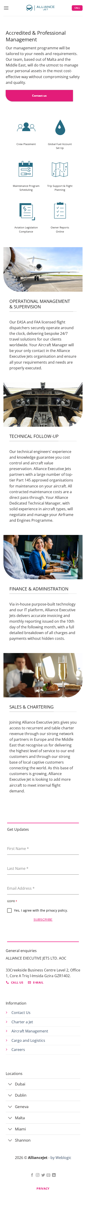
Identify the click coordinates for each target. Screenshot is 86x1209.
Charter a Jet (22, 1021)
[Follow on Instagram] (37, 1175)
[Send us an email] (48, 1175)
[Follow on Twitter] (43, 1175)
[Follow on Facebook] (32, 1175)
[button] (6, 8)
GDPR (12, 901)
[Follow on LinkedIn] (54, 1175)
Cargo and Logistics (28, 1040)
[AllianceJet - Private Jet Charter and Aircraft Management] (40, 8)
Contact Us (21, 1012)
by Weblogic (60, 1157)
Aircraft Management (29, 1031)
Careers (18, 1049)
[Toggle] (10, 1084)
